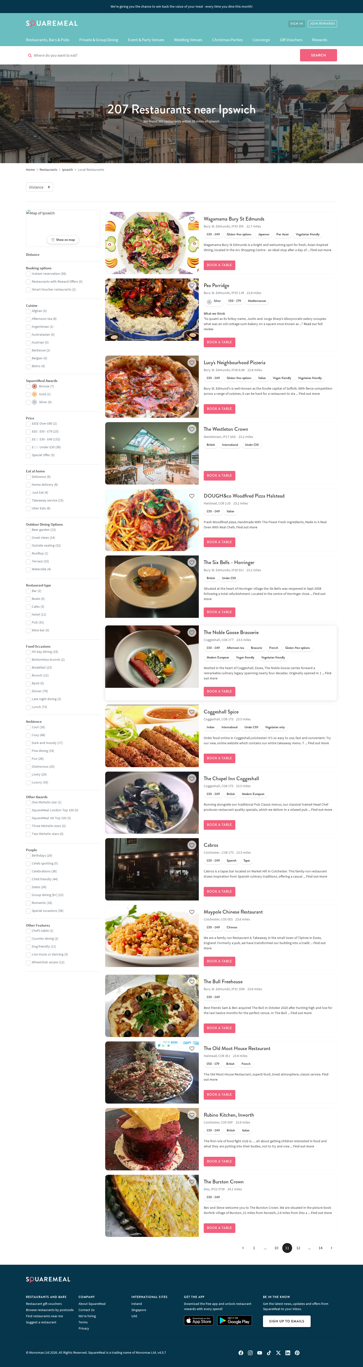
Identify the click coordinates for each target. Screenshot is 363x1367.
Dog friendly (41, 946)
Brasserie (256, 648)
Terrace (37, 561)
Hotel (36, 614)
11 (287, 1247)
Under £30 (252, 445)
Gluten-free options (239, 234)
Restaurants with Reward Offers (55, 281)
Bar (34, 590)
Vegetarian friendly (308, 234)
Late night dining (44, 699)
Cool (35, 727)
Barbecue (39, 350)
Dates (36, 887)
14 (321, 1247)
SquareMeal (52, 24)
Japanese (263, 234)
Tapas (246, 860)
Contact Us (87, 1310)
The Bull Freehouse (223, 981)
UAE (134, 1316)
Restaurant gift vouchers (44, 1303)
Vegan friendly (282, 378)
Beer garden (41, 529)
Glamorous (40, 766)
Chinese (232, 927)
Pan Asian (282, 234)
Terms (83, 1322)
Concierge (261, 39)
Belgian (37, 358)
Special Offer (41, 455)
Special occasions (44, 910)
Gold (42, 394)
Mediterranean (257, 301)
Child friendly (42, 879)
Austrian (38, 342)
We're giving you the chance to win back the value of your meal (182, 6)
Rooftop (38, 553)
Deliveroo (39, 476)
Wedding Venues (188, 39)
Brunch (37, 675)
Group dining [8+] (44, 895)
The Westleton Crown (226, 429)
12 (298, 1247)
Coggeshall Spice (221, 711)
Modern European (218, 657)
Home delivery (42, 484)
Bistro (36, 366)
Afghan (37, 311)
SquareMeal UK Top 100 (49, 818)
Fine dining (40, 750)
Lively (36, 774)
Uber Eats (39, 508)
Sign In (296, 24)
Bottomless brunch (46, 659)
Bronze (44, 386)
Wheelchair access (45, 962)
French (273, 648)
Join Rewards (322, 24)
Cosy (35, 735)
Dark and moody (44, 743)
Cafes (36, 606)
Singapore (138, 1310)
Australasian (41, 334)
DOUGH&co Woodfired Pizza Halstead (244, 496)
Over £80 (42, 423)
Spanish (232, 860)
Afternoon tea (235, 648)
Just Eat (38, 492)
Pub (35, 622)
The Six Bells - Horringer (229, 562)
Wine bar (38, 630)
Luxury (37, 782)
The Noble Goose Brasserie (231, 632)
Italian (262, 378)
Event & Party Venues (146, 39)
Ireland (136, 1303)
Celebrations (41, 871)
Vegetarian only (275, 727)
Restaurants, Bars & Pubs (47, 39)
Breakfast (39, 667)
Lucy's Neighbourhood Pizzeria (234, 362)
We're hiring (87, 1316)
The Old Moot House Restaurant (237, 1048)
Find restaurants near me (44, 1316)
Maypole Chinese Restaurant (233, 912)
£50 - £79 (234, 301)
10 (276, 1247)
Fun (35, 758)
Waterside (39, 569)
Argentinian (40, 326)
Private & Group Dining (98, 39)
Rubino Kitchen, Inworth (229, 1115)
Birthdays (39, 855)
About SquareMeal (92, 1303)
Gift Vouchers (291, 39)
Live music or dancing (47, 954)
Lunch (36, 707)
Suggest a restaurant (41, 1322)
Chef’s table (40, 930)
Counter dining (43, 938)
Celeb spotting (42, 863)
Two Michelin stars (45, 833)
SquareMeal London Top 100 (53, 810)
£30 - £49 (213, 234)
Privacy (84, 1328)
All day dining (42, 651)
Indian (211, 727)
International (230, 445)
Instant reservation (46, 273)
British (211, 445)
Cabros (211, 845)
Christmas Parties (227, 39)
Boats (36, 598)
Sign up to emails (286, 1321)
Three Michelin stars (46, 826)
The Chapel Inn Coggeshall (231, 778)
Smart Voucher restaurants (51, 289)
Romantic (39, 902)
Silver (217, 301)
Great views (40, 537)
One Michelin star (44, 802)
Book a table (219, 265)
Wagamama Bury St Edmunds (234, 219)
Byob (36, 683)
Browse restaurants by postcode (50, 1310)
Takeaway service (44, 500)
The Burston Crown (224, 1181)
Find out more (320, 250)
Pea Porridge (216, 285)
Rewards (319, 39)
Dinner (37, 691)
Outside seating (43, 545)
